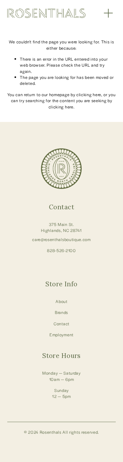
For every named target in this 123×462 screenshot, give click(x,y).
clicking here (88, 94)
